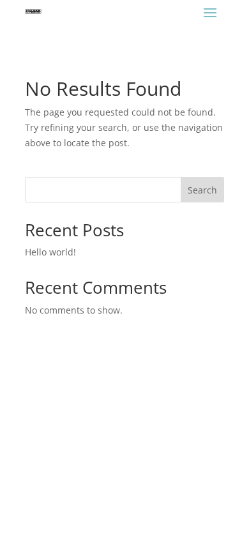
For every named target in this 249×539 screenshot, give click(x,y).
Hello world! (50, 252)
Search (202, 190)
